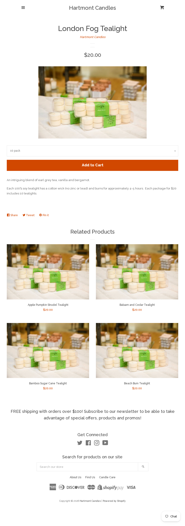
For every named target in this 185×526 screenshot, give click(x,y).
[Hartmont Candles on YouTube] (105, 444)
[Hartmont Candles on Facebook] (88, 444)
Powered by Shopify (114, 501)
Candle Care (107, 477)
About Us (75, 477)
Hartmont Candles (92, 8)
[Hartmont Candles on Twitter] (80, 444)
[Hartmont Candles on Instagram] (96, 444)
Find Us (90, 477)
